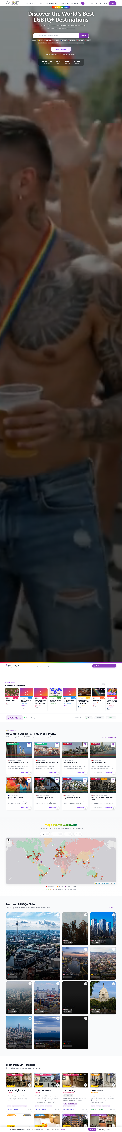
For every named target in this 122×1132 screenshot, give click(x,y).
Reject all (101, 1129)
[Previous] (101, 684)
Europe (41, 3)
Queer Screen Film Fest (15, 798)
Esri (114, 883)
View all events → (112, 684)
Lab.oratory (69, 1090)
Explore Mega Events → (53, 54)
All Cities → (112, 908)
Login (112, 3)
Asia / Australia (65, 3)
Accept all (92, 1129)
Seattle (73, 43)
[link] (84, 705)
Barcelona (71, 40)
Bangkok (80, 40)
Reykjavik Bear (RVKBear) (72, 798)
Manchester (43, 43)
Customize (109, 1129)
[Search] (92, 3)
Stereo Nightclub (16, 1090)
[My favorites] (96, 3)
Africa (56, 3)
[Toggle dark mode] (100, 3)
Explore (34, 3)
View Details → (25, 772)
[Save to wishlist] (29, 772)
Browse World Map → (69, 54)
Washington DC (53, 43)
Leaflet (98, 883)
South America (75, 3)
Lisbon (80, 43)
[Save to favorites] (29, 1085)
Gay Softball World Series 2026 (18, 762)
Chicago (56, 40)
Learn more (63, 1129)
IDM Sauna (97, 1090)
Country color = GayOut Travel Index (65, 889)
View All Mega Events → (109, 737)
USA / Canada (49, 3)
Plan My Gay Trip (62, 49)
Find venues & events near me (105, 666)
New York (47, 40)
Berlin (40, 40)
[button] (61, 854)
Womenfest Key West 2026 (44, 798)
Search (83, 36)
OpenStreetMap (105, 883)
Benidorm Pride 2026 (98, 762)
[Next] (104, 684)
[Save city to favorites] (57, 914)
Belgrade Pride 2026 (70, 762)
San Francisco (64, 43)
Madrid (87, 40)
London (63, 40)
